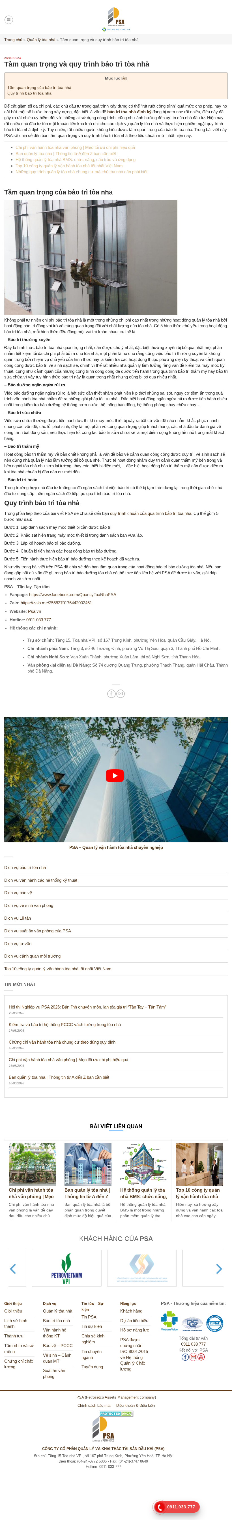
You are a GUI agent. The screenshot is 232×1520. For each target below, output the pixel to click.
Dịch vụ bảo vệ (18, 892)
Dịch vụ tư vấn (17, 943)
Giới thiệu (13, 1311)
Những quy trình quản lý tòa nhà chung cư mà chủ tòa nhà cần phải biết (81, 171)
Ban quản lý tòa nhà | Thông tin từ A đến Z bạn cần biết (66, 153)
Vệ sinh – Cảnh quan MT (57, 1358)
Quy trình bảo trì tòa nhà (29, 93)
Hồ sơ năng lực (134, 1330)
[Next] (218, 1269)
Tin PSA (88, 1317)
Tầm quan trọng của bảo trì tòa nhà (39, 87)
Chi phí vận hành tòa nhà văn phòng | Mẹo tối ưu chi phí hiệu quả (75, 147)
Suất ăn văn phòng (54, 1373)
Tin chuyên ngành (91, 1354)
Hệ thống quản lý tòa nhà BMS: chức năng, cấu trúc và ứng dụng (76, 159)
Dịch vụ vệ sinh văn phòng (28, 905)
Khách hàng (131, 1311)
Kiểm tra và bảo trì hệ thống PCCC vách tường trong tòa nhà (65, 1024)
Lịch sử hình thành (15, 1323)
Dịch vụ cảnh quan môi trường (32, 956)
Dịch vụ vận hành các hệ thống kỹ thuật (40, 880)
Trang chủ (13, 39)
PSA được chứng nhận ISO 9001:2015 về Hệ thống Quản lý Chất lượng (134, 1354)
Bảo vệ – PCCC (58, 1345)
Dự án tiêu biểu (134, 1320)
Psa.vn (34, 611)
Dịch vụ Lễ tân (17, 918)
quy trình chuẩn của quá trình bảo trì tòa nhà (150, 513)
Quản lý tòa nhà (41, 39)
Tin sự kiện (91, 1326)
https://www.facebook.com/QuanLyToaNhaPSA (72, 594)
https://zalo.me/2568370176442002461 (56, 603)
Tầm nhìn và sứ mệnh (19, 1348)
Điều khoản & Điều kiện (135, 1405)
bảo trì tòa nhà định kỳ (129, 112)
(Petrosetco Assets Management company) (120, 1397)
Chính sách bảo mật (94, 1405)
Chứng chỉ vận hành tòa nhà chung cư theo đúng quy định (62, 1042)
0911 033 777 (38, 620)
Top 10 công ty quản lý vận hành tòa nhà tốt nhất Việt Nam (69, 165)
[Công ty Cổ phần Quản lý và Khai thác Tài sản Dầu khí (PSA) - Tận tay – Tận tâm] (116, 19)
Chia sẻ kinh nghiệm (92, 1339)
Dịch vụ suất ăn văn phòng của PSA (37, 931)
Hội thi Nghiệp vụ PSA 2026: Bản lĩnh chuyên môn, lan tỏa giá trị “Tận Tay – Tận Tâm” (87, 1007)
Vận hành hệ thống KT (54, 1333)
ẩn (124, 78)
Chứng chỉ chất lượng (18, 1364)
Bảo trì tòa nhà (56, 1320)
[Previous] (14, 1269)
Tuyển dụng (92, 1367)
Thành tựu (13, 1336)
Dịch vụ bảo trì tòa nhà (25, 867)
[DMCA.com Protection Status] (116, 1411)
